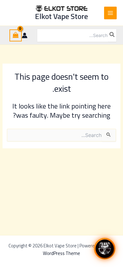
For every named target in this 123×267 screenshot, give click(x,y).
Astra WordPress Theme (78, 249)
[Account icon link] (24, 35)
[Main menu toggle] (110, 13)
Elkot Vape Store (61, 16)
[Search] (112, 35)
